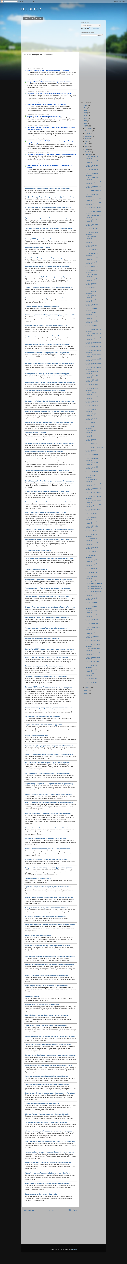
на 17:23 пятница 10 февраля (91, 543)
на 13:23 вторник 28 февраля (91, 161)
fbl (32, 18)
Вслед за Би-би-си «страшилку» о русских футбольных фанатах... (49, 868)
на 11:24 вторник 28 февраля (91, 170)
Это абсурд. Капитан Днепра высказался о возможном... (45, 916)
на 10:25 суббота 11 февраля (91, 531)
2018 (85, 123)
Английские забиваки (32, 996)
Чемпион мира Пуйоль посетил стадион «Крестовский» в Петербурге (50, 1093)
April (86, 149)
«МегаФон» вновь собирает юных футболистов (42, 716)
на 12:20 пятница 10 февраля (91, 552)
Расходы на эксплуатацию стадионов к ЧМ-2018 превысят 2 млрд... (49, 529)
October (88, 133)
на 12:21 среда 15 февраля (91, 444)
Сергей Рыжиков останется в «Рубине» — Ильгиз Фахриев (46, 676)
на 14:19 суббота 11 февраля (91, 514)
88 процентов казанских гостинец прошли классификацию (46, 859)
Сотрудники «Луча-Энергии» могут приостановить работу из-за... (48, 794)
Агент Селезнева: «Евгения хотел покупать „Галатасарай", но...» (48, 1065)
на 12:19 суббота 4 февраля (91, 674)
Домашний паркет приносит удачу (37, 247)
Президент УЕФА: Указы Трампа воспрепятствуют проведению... (48, 687)
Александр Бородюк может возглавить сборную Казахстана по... (48, 188)
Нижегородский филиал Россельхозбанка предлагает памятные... (49, 539)
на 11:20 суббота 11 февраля (91, 526)
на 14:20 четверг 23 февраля (91, 271)
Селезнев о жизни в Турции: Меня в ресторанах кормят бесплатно (49, 228)
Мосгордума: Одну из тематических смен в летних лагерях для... (48, 207)
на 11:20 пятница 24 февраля (91, 254)
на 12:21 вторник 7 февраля (91, 607)
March (87, 152)
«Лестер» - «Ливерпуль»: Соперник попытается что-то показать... (48, 1131)
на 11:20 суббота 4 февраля (91, 679)
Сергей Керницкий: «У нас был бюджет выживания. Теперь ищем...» (49, 481)
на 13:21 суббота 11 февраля (91, 518)
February (88, 154)
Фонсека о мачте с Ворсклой (35, 432)
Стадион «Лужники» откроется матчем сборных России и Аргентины (50, 607)
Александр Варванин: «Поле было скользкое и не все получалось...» (50, 1036)
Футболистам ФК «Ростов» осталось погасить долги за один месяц (49, 363)
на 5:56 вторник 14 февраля (91, 480)
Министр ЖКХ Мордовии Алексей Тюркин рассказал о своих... (47, 239)
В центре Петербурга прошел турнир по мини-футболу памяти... (48, 849)
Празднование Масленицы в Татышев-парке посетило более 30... (48, 502)
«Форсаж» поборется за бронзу (36, 569)
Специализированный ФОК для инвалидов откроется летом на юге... (50, 470)
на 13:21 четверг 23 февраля (91, 275)
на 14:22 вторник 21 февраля (91, 309)
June (87, 144)
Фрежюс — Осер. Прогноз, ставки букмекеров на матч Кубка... (47, 491)
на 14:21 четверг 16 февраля (91, 414)
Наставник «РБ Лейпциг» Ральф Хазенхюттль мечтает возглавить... (49, 401)
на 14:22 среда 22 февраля (91, 292)
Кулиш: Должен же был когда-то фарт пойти (41, 1194)
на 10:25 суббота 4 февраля (91, 683)
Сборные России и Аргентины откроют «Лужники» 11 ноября (47, 596)
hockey (38, 18)
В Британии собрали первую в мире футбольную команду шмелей (49, 964)
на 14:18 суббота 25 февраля (91, 220)
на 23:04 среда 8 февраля (93, 581)
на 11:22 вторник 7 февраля (91, 611)
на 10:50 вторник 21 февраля (91, 326)
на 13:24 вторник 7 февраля (91, 603)
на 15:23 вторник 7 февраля (91, 594)
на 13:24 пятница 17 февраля (91, 406)
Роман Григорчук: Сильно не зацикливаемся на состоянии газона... (49, 802)
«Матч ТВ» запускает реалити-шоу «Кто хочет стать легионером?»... (49, 754)
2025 (85, 108)
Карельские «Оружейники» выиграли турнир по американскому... (48, 887)
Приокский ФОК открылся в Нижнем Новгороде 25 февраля (47, 617)
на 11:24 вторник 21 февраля (91, 321)
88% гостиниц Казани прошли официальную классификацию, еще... (49, 558)
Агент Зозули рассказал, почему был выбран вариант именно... (48, 945)
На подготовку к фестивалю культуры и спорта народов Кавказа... (49, 579)
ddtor (26, 18)
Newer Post (29, 1210)
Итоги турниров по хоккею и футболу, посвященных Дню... (46, 325)
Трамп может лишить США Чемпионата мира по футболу (45, 1025)
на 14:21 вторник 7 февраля (91, 598)
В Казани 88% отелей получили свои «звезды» (42, 638)
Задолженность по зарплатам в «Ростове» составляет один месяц (49, 218)
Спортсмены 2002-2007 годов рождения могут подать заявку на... (48, 1044)
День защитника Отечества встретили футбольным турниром (47, 762)
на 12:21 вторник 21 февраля (91, 317)
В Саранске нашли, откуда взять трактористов (42, 1004)
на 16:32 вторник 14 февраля (91, 459)
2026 (85, 105)
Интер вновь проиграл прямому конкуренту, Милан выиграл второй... (50, 924)
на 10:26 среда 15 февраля (91, 451)
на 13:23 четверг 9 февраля (91, 564)
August (87, 138)
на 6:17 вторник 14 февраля (91, 476)
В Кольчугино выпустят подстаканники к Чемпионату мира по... (48, 813)
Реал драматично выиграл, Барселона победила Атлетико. (46, 908)
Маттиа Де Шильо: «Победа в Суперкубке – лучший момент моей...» (49, 443)
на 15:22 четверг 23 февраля (91, 267)
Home (51, 1210)
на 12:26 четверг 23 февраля (91, 279)
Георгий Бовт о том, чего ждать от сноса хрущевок (43, 725)
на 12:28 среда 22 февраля (91, 300)
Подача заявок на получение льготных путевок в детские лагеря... (49, 422)
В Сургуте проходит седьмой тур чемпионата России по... (46, 512)
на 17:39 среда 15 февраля (91, 435)
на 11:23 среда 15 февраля (94, 447)
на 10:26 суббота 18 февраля (91, 389)
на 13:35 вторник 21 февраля (91, 313)
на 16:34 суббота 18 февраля (91, 376)
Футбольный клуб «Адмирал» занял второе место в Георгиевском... (50, 746)
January (88, 687)
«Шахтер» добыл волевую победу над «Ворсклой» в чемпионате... (49, 1152)
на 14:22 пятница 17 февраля (91, 402)
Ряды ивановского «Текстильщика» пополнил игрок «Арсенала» (48, 588)
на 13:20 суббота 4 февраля (91, 670)
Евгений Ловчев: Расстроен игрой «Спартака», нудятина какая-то (48, 258)
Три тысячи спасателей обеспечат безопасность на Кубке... (46, 1122)
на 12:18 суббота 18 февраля (91, 380)
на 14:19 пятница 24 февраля (91, 241)
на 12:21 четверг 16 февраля (91, 423)
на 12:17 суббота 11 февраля (91, 522)
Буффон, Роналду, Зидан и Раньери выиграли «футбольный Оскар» (50, 197)
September (88, 136)
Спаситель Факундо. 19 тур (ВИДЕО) (38, 878)
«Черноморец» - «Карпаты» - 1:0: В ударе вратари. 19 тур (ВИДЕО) (49, 784)
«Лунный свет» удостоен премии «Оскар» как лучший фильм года (49, 287)
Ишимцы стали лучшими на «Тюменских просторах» (44, 666)
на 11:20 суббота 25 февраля (91, 233)
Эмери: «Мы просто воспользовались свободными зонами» (47, 975)
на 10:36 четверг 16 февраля (91, 431)
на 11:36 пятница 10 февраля (91, 556)
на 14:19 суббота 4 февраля (91, 666)
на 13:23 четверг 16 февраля (91, 418)
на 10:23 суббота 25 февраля (91, 237)
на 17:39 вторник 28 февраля (91, 157)
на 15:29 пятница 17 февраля (91, 397)
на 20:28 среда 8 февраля (93, 583)
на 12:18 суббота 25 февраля (91, 229)
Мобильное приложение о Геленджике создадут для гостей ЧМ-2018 (50, 315)
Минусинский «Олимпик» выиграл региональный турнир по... (47, 353)
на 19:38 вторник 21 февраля (91, 305)
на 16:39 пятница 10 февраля (91, 547)
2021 (85, 118)
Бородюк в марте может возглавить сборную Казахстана (45, 336)
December (88, 128)
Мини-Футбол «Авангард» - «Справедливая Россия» (44, 451)
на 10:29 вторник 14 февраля (91, 472)
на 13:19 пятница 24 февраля (91, 245)
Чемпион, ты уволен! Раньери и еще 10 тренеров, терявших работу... (50, 411)
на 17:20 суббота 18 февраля (91, 372)
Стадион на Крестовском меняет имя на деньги (42, 1103)
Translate (96, 28)
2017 (85, 126)
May (86, 146)
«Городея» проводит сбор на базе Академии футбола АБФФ (47, 1084)
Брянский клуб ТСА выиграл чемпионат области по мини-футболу (49, 649)
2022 (85, 115)
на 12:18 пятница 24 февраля (91, 250)
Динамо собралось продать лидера (38, 935)
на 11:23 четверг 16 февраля (91, 427)
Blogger (74, 1249)
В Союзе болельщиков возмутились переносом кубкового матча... (49, 1183)
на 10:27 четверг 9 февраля (91, 577)
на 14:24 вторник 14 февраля (91, 467)
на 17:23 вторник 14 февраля (91, 455)
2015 (85, 693)
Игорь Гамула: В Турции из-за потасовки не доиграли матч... (47, 985)
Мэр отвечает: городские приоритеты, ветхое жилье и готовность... (49, 708)
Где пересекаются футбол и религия (38, 550)
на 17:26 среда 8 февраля (93, 586)
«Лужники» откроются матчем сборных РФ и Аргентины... (46, 390)
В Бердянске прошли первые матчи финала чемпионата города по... (50, 382)
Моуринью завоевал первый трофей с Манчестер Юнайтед (46, 1076)
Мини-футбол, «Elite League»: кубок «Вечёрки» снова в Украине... (48, 1162)
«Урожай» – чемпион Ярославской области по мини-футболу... (47, 1173)
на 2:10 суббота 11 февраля (91, 539)
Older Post (72, 1210)
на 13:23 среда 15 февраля (91, 439)
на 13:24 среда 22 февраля (91, 296)
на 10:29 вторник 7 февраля (91, 615)
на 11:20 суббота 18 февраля (91, 385)
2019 (85, 121)
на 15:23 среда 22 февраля (91, 288)
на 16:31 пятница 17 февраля (91, 393)
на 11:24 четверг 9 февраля (91, 573)
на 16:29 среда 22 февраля (91, 283)
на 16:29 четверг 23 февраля (91, 262)
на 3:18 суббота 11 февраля (91, 535)
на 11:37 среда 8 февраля (93, 591)
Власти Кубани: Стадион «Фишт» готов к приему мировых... (46, 1015)
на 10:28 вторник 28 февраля (91, 174)
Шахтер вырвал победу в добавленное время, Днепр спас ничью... (49, 897)
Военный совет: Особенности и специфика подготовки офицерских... (50, 1055)
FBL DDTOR (31, 9)
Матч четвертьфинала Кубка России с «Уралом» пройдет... (46, 277)
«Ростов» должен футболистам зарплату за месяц (43, 306)
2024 (85, 110)
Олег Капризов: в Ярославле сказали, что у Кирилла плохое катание (50, 1141)
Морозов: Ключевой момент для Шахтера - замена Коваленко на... (49, 298)
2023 (85, 113)
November (88, 131)
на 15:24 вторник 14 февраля (91, 463)
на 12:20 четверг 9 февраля (91, 569)
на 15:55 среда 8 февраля (93, 588)
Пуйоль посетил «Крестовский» (36, 735)
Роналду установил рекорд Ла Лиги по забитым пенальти (46, 628)
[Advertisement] (50, 35)
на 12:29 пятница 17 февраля (91, 410)
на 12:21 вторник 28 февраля (91, 165)
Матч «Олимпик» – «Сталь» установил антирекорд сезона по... (47, 773)
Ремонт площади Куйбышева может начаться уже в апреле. (46, 657)
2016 (85, 690)
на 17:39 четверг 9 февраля (91, 560)
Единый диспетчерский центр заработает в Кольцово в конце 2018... (50, 956)
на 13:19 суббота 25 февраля (91, 224)
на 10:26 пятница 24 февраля (91, 258)
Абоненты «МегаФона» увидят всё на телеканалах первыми (47, 266)
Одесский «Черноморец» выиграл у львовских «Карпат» (45, 838)
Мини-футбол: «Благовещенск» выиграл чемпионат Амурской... (48, 374)
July (86, 141)
